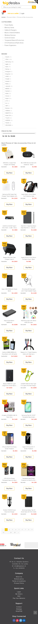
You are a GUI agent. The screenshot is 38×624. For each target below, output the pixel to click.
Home (3, 17)
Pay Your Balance (19, 598)
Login (19, 592)
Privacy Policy (19, 583)
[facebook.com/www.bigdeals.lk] (14, 620)
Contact (19, 607)
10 (3, 532)
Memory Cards (9, 27)
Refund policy (19, 579)
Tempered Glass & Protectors (14, 40)
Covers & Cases (10, 38)
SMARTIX (9, 113)
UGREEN (8, 120)
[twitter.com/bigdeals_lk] (20, 620)
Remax (8, 69)
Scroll (35, 612)
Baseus (8, 108)
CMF (7, 105)
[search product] (34, 7)
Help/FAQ (19, 611)
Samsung (9, 62)
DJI (7, 103)
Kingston (9, 74)
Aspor (8, 98)
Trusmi (8, 118)
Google (8, 79)
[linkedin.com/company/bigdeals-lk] (24, 620)
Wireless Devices (10, 35)
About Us (19, 577)
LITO (7, 101)
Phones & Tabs (11, 17)
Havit (8, 66)
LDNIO (8, 76)
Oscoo (8, 96)
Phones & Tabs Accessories (25, 17)
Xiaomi (8, 57)
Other (8, 59)
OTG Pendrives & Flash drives (14, 43)
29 (11, 532)
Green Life (8, 115)
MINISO (8, 88)
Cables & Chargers (11, 30)
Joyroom (8, 86)
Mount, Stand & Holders (12, 32)
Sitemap (19, 609)
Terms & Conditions (19, 581)
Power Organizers (10, 45)
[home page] (11, 3)
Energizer (8, 71)
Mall (19, 596)
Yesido (8, 123)
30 (15, 532)
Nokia (8, 83)
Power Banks (9, 25)
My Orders (19, 594)
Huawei (8, 81)
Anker (8, 93)
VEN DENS (9, 125)
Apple (8, 64)
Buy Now (9, 173)
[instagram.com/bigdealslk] (17, 620)
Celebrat (8, 110)
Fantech (8, 91)
